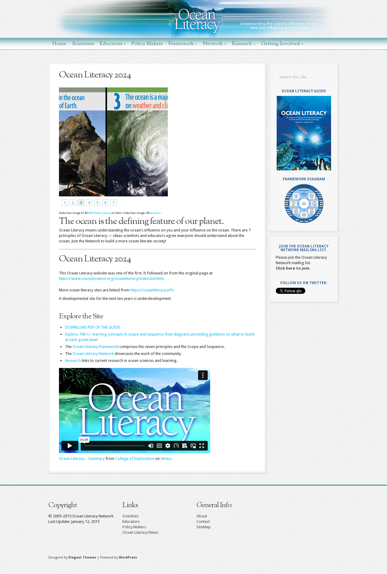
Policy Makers (147, 43)
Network (214, 43)
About (202, 516)
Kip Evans (155, 213)
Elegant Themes (82, 557)
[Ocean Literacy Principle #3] (112, 195)
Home (59, 43)
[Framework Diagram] (304, 203)
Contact (203, 521)
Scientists (83, 43)
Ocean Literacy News (140, 532)
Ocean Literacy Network (93, 353)
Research (243, 43)
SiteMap (204, 527)
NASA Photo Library (98, 213)
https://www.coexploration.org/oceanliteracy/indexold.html (111, 278)
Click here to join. (293, 268)
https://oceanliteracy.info (152, 290)
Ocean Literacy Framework (96, 346)
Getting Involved (282, 43)
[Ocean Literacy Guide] (304, 133)
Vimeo (166, 458)
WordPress (128, 557)
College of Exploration (134, 458)
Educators (113, 43)
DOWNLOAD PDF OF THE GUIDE (92, 327)
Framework (182, 43)
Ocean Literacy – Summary (82, 458)
